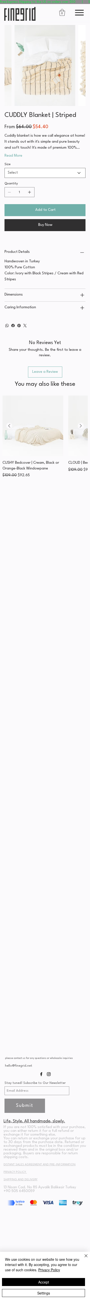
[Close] (83, 1259)
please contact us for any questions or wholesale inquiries (39, 1058)
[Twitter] (25, 325)
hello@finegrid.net (18, 1065)
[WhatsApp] (7, 325)
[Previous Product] (9, 426)
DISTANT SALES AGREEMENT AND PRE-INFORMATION (40, 1164)
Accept (43, 1282)
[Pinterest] (19, 325)
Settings (43, 1293)
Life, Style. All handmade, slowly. (34, 1121)
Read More (13, 156)
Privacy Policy (49, 1269)
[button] (45, 2)
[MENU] (78, 12)
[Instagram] (48, 1074)
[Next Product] (81, 426)
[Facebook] (13, 325)
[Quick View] (33, 426)
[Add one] (29, 192)
